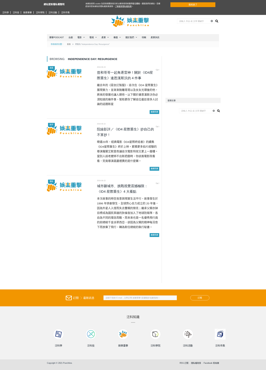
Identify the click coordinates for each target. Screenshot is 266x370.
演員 (51, 68)
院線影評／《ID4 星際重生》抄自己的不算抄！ (125, 132)
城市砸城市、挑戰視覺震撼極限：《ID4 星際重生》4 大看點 (122, 188)
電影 (79, 37)
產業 (103, 37)
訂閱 (200, 297)
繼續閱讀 (154, 112)
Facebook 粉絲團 (211, 363)
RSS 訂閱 (184, 363)
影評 (51, 125)
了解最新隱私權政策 (123, 6)
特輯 (144, 37)
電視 (91, 37)
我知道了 (193, 4)
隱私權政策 (196, 363)
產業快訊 (155, 37)
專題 (115, 37)
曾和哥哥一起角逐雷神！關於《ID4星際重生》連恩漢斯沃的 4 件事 (125, 75)
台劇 (71, 37)
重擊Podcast (56, 37)
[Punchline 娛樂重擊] (130, 21)
